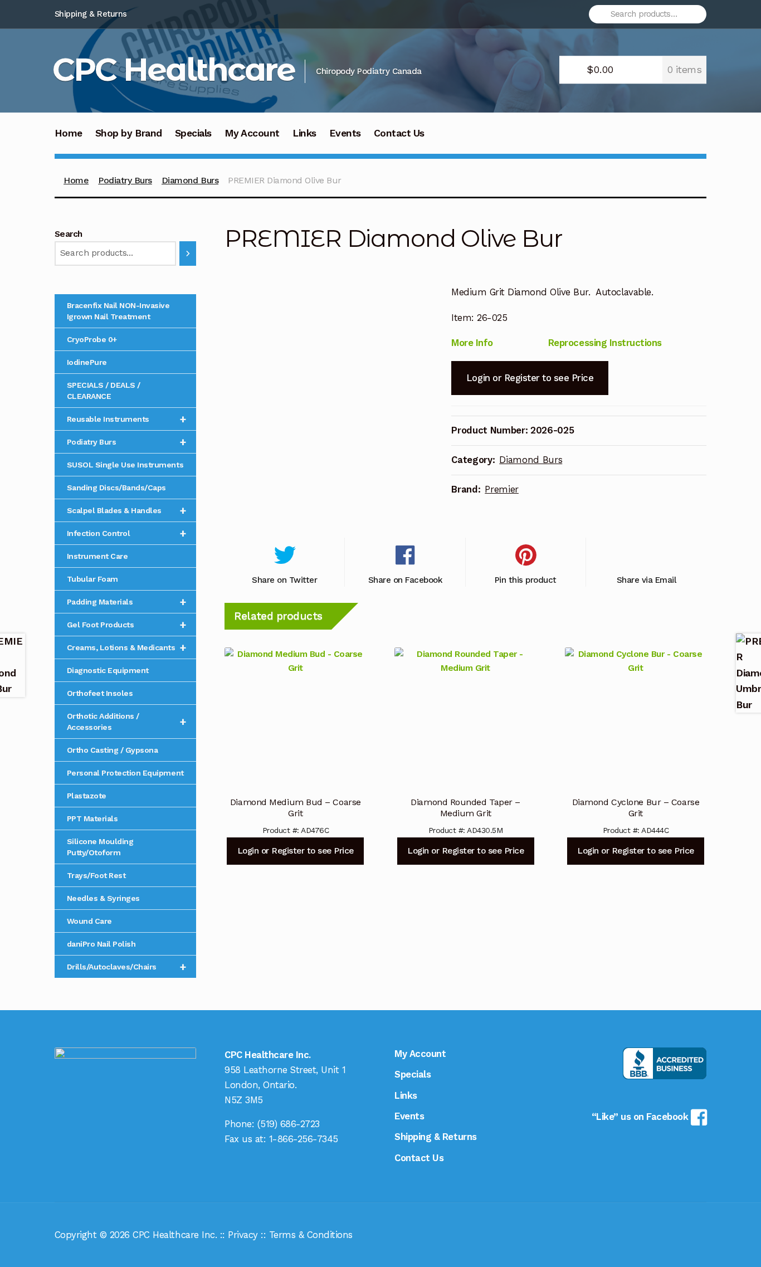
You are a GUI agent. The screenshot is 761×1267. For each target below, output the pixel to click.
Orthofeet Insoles (100, 693)
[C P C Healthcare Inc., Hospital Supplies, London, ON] (664, 1063)
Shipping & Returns (91, 14)
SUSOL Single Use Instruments (125, 464)
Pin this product (526, 580)
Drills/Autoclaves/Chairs (127, 966)
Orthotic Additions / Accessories (127, 722)
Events (345, 133)
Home (68, 133)
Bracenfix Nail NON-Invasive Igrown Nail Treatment (118, 311)
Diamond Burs (190, 180)
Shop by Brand (128, 133)
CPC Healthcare (173, 69)
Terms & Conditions (311, 1234)
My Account (252, 133)
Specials (193, 133)
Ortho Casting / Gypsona (112, 749)
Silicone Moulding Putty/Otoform (100, 847)
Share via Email (646, 580)
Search (68, 234)
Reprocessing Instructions (605, 342)
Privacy (243, 1234)
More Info (472, 342)
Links (304, 133)
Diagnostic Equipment (108, 670)
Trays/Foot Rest (96, 875)
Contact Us (399, 133)
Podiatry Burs (125, 180)
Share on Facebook (405, 580)
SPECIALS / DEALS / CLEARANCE (103, 391)
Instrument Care (97, 556)
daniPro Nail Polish (101, 943)
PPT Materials (92, 818)
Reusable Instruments (127, 419)
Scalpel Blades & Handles (127, 510)
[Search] (187, 253)
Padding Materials (127, 601)
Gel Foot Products (127, 624)
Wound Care (89, 921)
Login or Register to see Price (529, 377)
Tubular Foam (92, 578)
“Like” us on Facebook (641, 1116)
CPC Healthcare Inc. (175, 1234)
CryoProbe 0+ (92, 339)
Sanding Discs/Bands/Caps (116, 487)
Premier (502, 489)
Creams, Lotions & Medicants (127, 647)
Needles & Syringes (103, 898)
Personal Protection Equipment (125, 772)
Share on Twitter (284, 580)
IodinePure (87, 362)
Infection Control (127, 533)
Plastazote (86, 795)
